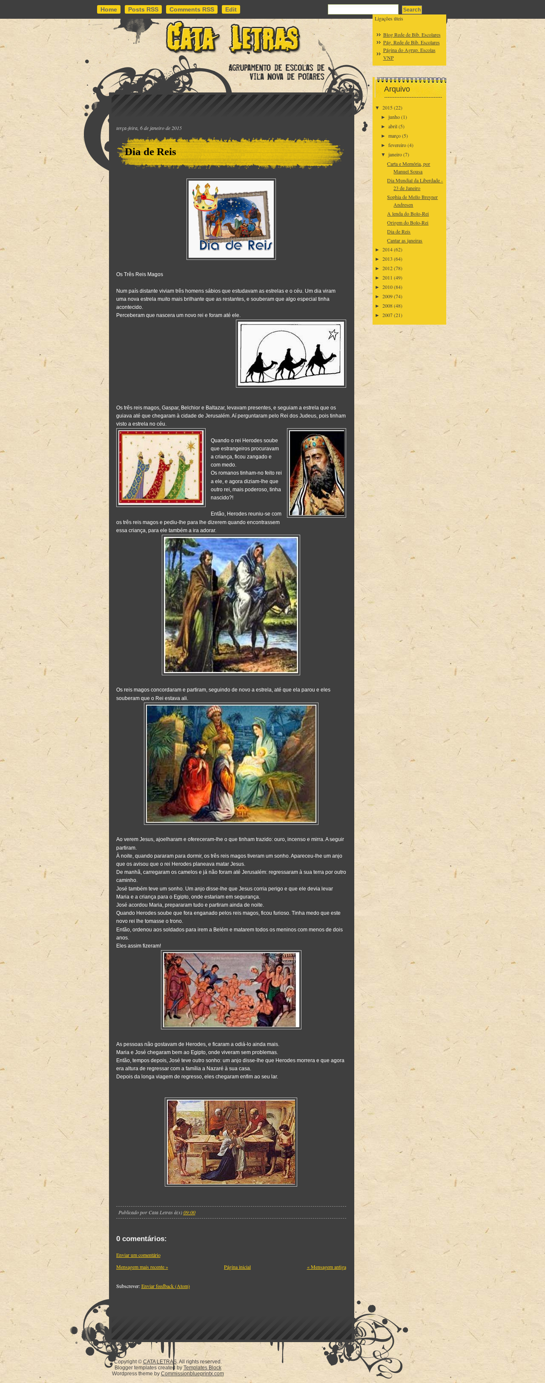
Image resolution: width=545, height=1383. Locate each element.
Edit (231, 9)
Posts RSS (143, 9)
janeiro (395, 154)
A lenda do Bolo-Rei (408, 213)
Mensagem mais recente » (142, 1266)
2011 (387, 277)
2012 (387, 268)
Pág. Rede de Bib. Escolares (411, 42)
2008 (387, 305)
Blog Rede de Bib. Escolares (412, 34)
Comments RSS (191, 9)
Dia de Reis (150, 151)
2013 (387, 258)
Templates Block (202, 1368)
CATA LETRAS (160, 1362)
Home (108, 9)
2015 (387, 107)
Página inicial (237, 1266)
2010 (387, 286)
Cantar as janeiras (404, 240)
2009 (387, 296)
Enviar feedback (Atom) (165, 1285)
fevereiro (397, 144)
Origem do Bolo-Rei (407, 222)
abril (392, 126)
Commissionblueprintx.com (192, 1374)
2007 (387, 314)
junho (394, 116)
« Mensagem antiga (326, 1266)
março (394, 135)
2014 (387, 249)
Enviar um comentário (138, 1254)
